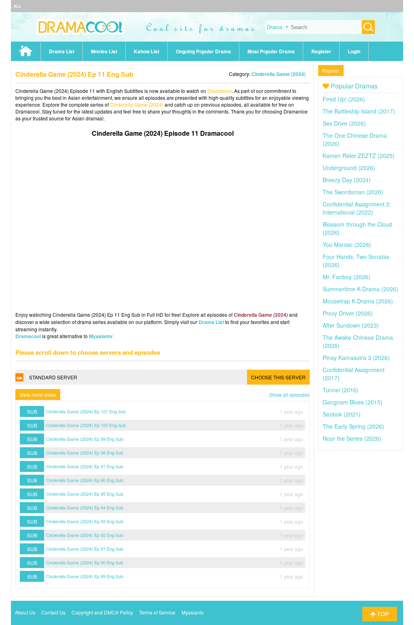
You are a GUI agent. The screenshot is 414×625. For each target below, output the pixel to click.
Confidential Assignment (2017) (353, 374)
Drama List (61, 51)
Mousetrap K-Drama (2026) (358, 301)
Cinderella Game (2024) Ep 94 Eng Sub (84, 507)
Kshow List (146, 51)
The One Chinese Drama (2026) (355, 139)
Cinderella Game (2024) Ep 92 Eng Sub (84, 535)
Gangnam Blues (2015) (352, 402)
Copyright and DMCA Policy (102, 612)
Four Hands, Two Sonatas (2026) (356, 261)
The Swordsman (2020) (353, 192)
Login (354, 51)
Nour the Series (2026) (352, 438)
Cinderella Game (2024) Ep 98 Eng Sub (84, 452)
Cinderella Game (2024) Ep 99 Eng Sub (84, 439)
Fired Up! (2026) (344, 99)
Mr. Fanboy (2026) (346, 277)
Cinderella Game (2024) (278, 74)
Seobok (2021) (342, 414)
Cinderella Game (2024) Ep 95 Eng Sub (84, 493)
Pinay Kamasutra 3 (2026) (356, 358)
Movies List (104, 51)
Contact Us (53, 612)
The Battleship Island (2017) (359, 111)
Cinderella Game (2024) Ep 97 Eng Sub (84, 466)
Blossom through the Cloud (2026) (357, 228)
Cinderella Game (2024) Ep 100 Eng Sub (86, 425)
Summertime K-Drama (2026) (360, 289)
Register (321, 51)
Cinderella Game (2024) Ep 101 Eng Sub (86, 411)
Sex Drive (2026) (344, 123)
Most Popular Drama (271, 51)
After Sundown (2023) (351, 325)
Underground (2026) (349, 168)
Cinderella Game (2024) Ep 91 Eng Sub (84, 548)
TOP (382, 614)
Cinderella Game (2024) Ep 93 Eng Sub (84, 521)
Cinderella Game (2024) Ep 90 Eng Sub (84, 562)
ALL (17, 6)
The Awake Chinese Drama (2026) (358, 341)
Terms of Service (157, 612)
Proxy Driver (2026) (348, 313)
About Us (25, 612)
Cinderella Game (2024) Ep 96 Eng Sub (84, 480)
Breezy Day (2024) (347, 180)
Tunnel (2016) (341, 390)
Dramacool (219, 90)
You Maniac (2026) (347, 244)
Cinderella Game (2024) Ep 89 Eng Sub (84, 576)
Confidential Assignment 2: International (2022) (357, 208)
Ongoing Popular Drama (203, 51)
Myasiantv (101, 336)
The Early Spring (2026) (353, 426)
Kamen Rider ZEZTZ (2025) (359, 156)
